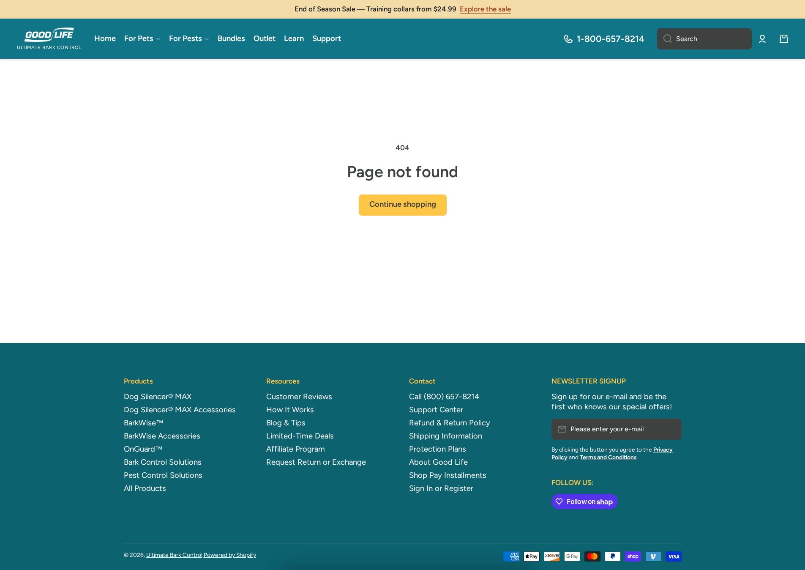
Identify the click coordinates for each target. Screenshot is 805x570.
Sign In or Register (441, 488)
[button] (784, 39)
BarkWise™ (144, 423)
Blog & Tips (286, 423)
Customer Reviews (299, 396)
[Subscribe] (671, 429)
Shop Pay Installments (447, 475)
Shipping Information (445, 436)
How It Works (290, 409)
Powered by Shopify (230, 554)
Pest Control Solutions (163, 475)
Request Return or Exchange (316, 462)
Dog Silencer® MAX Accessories (180, 409)
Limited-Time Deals (300, 436)
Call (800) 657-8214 (444, 396)
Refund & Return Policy (449, 423)
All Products (145, 488)
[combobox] (704, 38)
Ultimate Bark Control (174, 554)
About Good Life (438, 462)
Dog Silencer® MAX (157, 396)
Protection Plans (437, 449)
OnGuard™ (143, 449)
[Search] (664, 38)
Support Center (436, 409)
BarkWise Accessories (162, 436)
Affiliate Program (295, 449)
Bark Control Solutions (163, 462)
